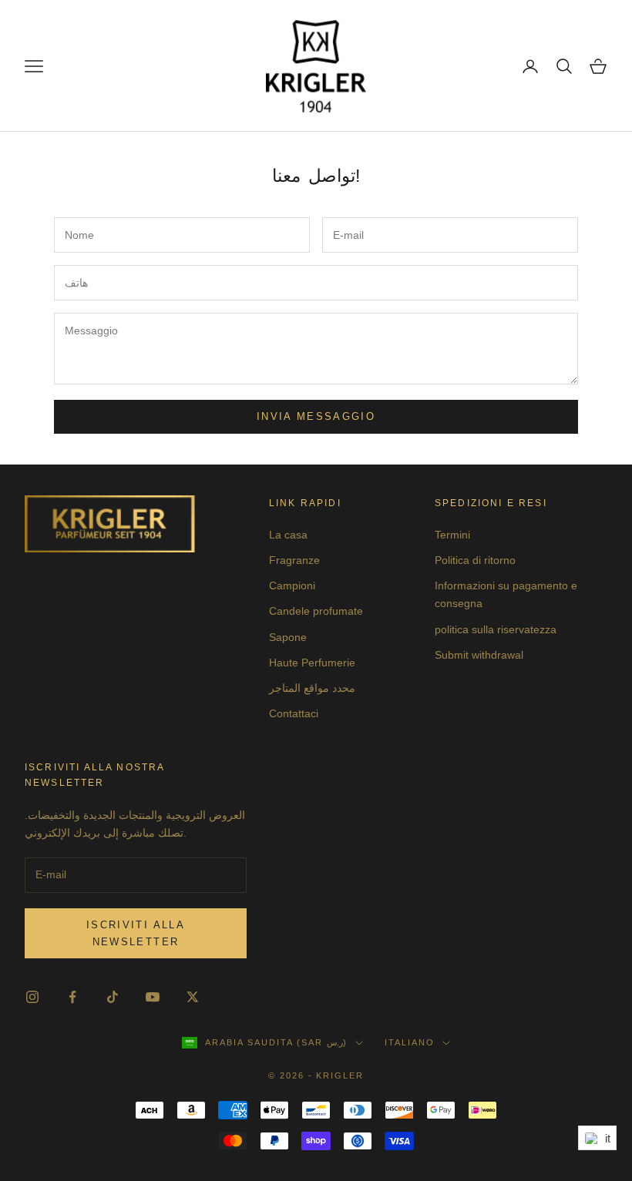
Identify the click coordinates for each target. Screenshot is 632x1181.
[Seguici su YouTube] (152, 997)
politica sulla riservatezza (495, 629)
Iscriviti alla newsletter (135, 933)
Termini (452, 534)
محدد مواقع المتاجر (312, 688)
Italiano (410, 1042)
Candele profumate (316, 611)
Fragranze (294, 560)
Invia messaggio (316, 416)
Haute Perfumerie (312, 662)
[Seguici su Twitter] (192, 997)
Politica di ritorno (475, 560)
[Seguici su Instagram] (32, 997)
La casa (288, 534)
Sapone (288, 637)
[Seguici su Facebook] (72, 997)
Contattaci (293, 713)
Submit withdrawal (479, 655)
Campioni (292, 585)
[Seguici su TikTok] (112, 997)
